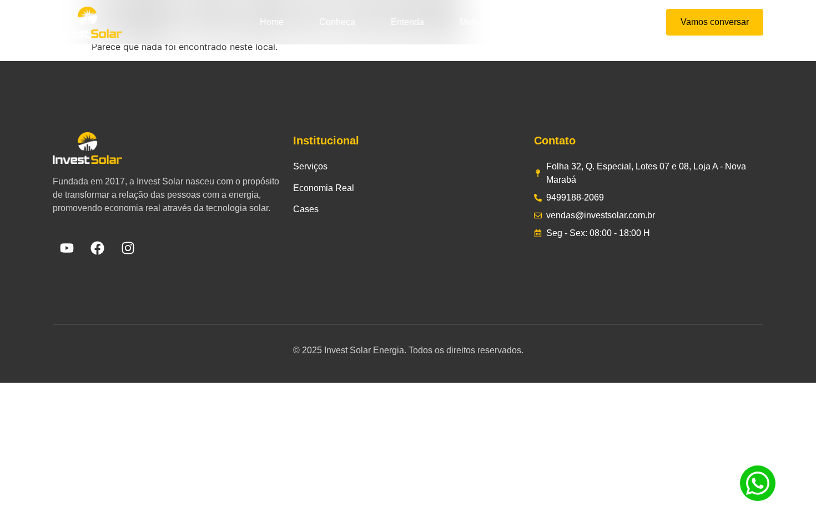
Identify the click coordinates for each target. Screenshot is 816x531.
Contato (541, 22)
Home (272, 22)
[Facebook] (97, 248)
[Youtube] (66, 248)
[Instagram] (128, 248)
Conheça (337, 22)
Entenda (407, 22)
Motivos (475, 22)
